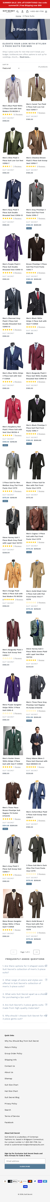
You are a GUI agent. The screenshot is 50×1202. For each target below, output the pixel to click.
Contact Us (10, 1066)
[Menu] (46, 11)
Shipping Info (11, 1060)
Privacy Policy (11, 1104)
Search (8, 1110)
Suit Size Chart (11, 1085)
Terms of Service (12, 1116)
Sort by (5, 64)
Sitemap (8, 1078)
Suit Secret (28, 1194)
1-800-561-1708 (37, 11)
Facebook (9, 1122)
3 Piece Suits (28, 16)
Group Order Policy (13, 1053)
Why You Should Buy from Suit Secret (22, 1041)
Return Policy (11, 1047)
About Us (9, 1072)
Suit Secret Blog (12, 1097)
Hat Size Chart (11, 1091)
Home (18, 16)
